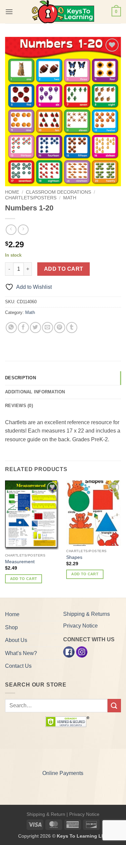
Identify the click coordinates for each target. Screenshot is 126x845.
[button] (9, 11)
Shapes (74, 557)
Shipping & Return (46, 814)
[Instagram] (81, 652)
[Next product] (11, 229)
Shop (11, 627)
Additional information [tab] (35, 391)
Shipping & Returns (86, 614)
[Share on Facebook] (23, 327)
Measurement (20, 561)
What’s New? (21, 653)
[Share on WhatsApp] (11, 327)
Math (69, 197)
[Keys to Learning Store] (63, 11)
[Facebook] (69, 652)
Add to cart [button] (23, 579)
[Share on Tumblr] (71, 327)
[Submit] (114, 705)
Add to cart (63, 269)
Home (12, 192)
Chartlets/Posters (30, 197)
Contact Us (18, 666)
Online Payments (62, 773)
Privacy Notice (80, 626)
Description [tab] (20, 377)
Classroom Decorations (58, 192)
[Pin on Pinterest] (59, 327)
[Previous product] (23, 229)
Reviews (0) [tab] (19, 405)
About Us (16, 640)
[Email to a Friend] (47, 327)
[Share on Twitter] (35, 327)
